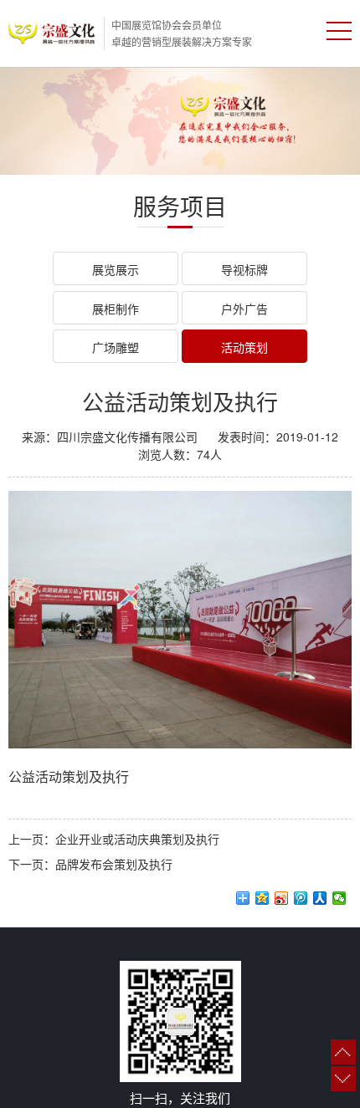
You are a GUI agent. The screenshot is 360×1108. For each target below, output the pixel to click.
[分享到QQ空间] (262, 898)
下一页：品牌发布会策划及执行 (90, 863)
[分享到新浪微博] (282, 898)
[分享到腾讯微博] (301, 898)
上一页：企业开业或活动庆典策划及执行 (113, 838)
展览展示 (115, 269)
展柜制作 (115, 308)
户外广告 (244, 308)
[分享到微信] (339, 898)
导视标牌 (244, 269)
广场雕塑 (115, 347)
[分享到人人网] (320, 898)
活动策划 (244, 347)
